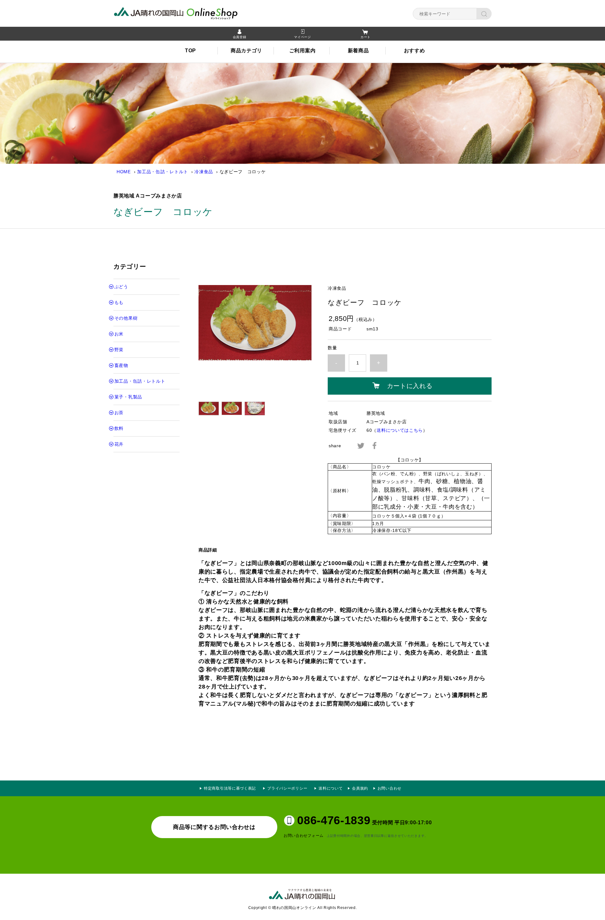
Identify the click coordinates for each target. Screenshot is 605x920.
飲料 (119, 428)
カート (365, 37)
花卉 (119, 444)
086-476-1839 (333, 820)
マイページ (302, 37)
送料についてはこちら (400, 430)
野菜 (119, 349)
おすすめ (414, 50)
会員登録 (239, 37)
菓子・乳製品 (128, 396)
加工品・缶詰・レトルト (162, 171)
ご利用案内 (302, 50)
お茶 (119, 412)
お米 (119, 333)
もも (119, 302)
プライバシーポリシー (289, 788)
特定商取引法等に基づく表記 (230, 788)
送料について (331, 788)
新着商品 (358, 50)
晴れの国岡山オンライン (187, 12)
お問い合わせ (389, 788)
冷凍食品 (203, 171)
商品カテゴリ (246, 50)
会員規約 (360, 788)
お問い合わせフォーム (304, 835)
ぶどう (121, 286)
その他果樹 (126, 318)
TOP (190, 50)
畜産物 (121, 365)
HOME (124, 171)
